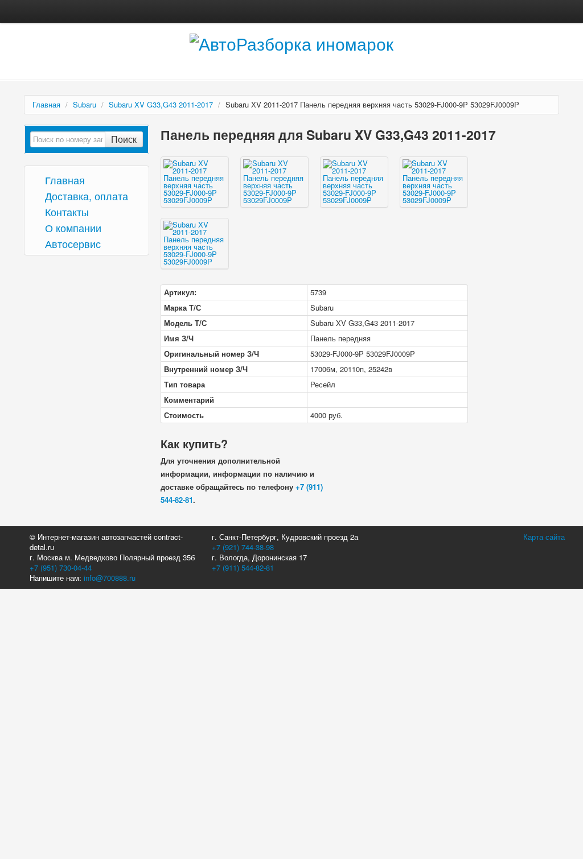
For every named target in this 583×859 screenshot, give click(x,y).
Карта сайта (544, 536)
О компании (71, 227)
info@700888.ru (110, 577)
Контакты (65, 211)
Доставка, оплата (85, 195)
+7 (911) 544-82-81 (243, 567)
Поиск (124, 139)
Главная (46, 104)
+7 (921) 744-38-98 (243, 547)
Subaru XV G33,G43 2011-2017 (161, 104)
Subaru (84, 104)
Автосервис (71, 243)
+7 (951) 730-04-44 (61, 567)
